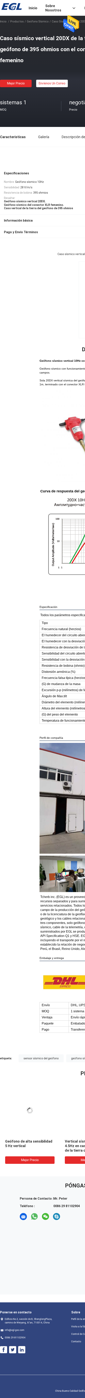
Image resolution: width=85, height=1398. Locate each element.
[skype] (56, 1216)
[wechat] (45, 1216)
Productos (17, 21)
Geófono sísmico (38, 21)
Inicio (3, 21)
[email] (23, 1216)
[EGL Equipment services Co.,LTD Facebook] (3, 1349)
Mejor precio (16, 83)
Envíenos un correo (52, 83)
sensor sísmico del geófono (41, 1058)
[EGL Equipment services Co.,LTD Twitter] (12, 1349)
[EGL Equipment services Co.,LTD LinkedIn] (21, 1349)
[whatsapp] (34, 1216)
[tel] (67, 1216)
